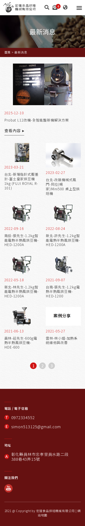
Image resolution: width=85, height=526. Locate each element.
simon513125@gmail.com (36, 426)
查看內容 (12, 130)
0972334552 (23, 417)
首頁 (7, 52)
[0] (55, 6)
